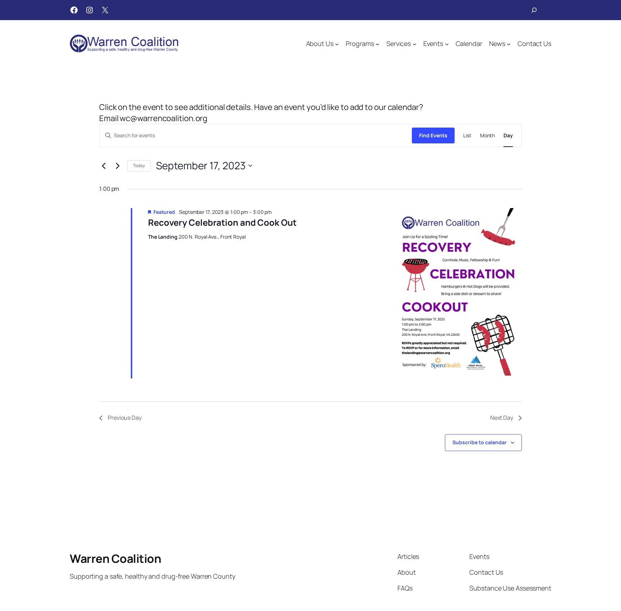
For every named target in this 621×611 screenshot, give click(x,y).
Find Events (433, 135)
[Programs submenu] (378, 44)
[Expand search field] (534, 10)
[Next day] (117, 165)
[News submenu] (509, 44)
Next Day (501, 418)
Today (139, 165)
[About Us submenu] (337, 44)
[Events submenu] (447, 44)
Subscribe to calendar (479, 442)
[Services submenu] (415, 44)
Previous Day (125, 418)
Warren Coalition (115, 558)
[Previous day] (103, 165)
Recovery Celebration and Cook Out (222, 222)
